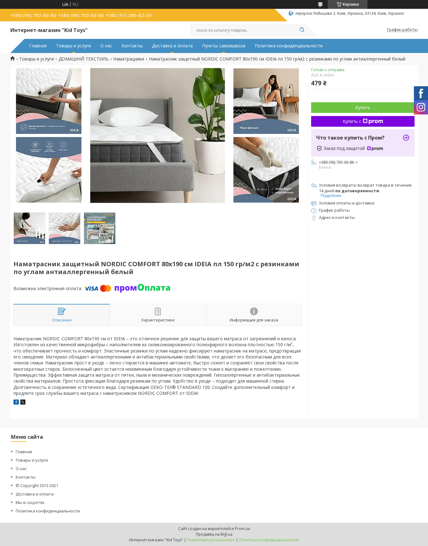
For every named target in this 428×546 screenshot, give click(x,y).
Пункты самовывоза (223, 46)
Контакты (132, 46)
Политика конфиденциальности (289, 46)
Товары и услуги (73, 46)
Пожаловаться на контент (211, 540)
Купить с (352, 121)
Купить (362, 107)
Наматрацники (128, 59)
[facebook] (16, 403)
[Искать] (301, 30)
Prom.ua (242, 528)
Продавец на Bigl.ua (214, 534)
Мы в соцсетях (30, 502)
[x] (22, 403)
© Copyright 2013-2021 (37, 485)
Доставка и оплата (172, 46)
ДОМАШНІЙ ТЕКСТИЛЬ (84, 59)
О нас (106, 46)
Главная (38, 46)
